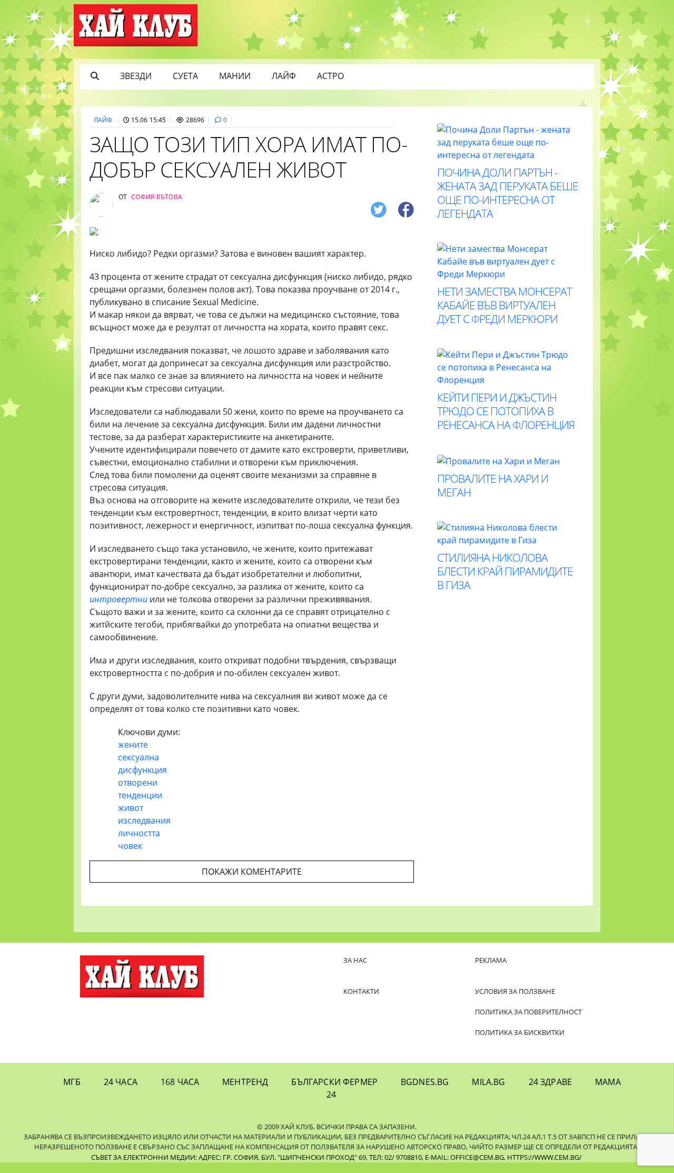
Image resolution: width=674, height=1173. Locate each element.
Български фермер (334, 1082)
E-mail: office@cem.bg (464, 1157)
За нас (355, 960)
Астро (330, 76)
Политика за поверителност (528, 1011)
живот (130, 808)
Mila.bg (488, 1082)
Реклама (491, 960)
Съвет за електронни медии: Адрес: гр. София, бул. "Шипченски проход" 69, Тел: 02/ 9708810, (257, 1157)
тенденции (140, 795)
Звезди (136, 76)
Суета (185, 76)
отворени (137, 782)
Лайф (284, 76)
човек (130, 846)
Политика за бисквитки (519, 1032)
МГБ (71, 1082)
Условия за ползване (515, 991)
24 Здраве (550, 1082)
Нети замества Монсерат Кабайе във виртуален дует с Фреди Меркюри (504, 305)
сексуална (138, 757)
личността (139, 833)
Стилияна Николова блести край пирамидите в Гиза (505, 571)
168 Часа (180, 1082)
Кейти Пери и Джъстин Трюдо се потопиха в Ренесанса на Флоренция (505, 411)
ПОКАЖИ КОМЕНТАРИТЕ (252, 871)
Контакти (361, 991)
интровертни (120, 599)
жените (133, 744)
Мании (235, 76)
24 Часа (120, 1082)
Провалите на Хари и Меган (492, 485)
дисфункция (142, 770)
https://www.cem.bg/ (544, 1157)
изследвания (144, 820)
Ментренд (245, 1082)
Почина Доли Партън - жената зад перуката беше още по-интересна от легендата (507, 193)
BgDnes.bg (425, 1082)
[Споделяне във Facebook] (406, 208)
